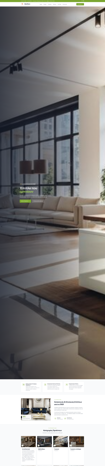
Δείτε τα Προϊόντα (24, 201)
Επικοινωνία (65, 4)
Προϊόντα (54, 4)
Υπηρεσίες (49, 4)
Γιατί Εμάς (59, 4)
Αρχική (41, 4)
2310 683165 (29, 1)
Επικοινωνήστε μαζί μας (38, 201)
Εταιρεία (45, 4)
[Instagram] (83, 1)
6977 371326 (24, 1)
